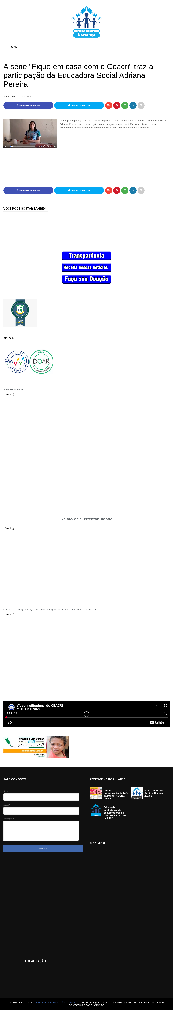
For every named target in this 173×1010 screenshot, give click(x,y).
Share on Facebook (29, 105)
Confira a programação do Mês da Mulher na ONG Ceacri (116, 794)
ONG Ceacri (11, 96)
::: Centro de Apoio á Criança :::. (57, 1002)
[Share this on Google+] (108, 105)
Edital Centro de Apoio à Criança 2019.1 (153, 793)
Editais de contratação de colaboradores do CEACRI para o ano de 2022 (115, 812)
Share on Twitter (80, 105)
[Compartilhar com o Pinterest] (141, 105)
